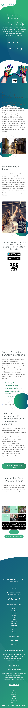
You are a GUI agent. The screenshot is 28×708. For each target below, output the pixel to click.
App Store (14, 258)
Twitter (9, 599)
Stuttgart (14, 626)
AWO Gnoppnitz (9, 383)
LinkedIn (16, 599)
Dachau (14, 613)
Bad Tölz (14, 611)
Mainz (14, 619)
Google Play (14, 254)
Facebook (19, 599)
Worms (14, 632)
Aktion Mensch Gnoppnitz (12, 388)
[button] (6, 509)
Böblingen (14, 628)
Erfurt (14, 615)
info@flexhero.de (15, 594)
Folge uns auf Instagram (14, 536)
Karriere (14, 696)
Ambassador (14, 694)
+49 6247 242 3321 (15, 592)
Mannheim (14, 621)
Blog (14, 690)
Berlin (14, 609)
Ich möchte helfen (14, 43)
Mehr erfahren (13, 665)
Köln (14, 617)
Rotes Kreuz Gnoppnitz (11, 386)
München (14, 623)
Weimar (14, 630)
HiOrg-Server (14, 645)
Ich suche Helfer (14, 49)
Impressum (14, 700)
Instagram (12, 599)
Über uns (14, 692)
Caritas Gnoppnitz (10, 396)
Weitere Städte (13, 636)
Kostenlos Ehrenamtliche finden (14, 466)
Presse (14, 698)
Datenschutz (14, 703)
